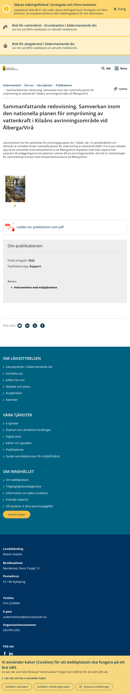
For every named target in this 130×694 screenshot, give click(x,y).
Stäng (122, 9)
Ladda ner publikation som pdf (40, 227)
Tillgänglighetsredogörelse (23, 486)
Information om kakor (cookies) (27, 493)
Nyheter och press (18, 386)
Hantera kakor (16, 514)
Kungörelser (14, 393)
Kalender (12, 400)
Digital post (13, 436)
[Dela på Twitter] (35, 325)
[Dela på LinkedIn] (27, 325)
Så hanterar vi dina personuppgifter (29, 506)
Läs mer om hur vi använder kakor (25, 678)
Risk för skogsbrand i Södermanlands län (43, 44)
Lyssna (123, 89)
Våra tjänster (44, 85)
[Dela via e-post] (19, 325)
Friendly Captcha (17, 499)
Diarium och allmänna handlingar (28, 430)
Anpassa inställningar (96, 686)
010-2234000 (11, 603)
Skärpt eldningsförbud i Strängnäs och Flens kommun (55, 5)
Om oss (28, 85)
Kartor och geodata (18, 443)
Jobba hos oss (15, 380)
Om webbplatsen (17, 480)
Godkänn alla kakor (16, 686)
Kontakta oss (14, 373)
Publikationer (64, 85)
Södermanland (12, 85)
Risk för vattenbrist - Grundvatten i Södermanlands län (54, 25)
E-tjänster (12, 423)
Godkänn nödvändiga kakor (53, 686)
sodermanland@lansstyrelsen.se (24, 617)
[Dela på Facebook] (42, 325)
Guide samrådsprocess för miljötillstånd (33, 456)
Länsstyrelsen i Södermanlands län (29, 367)
